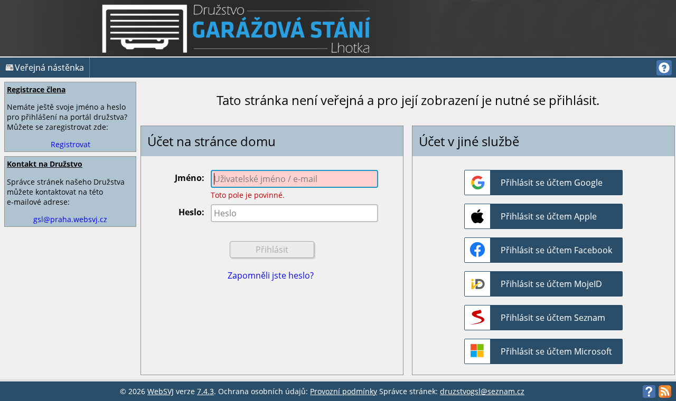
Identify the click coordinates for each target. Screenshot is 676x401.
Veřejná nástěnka (49, 67)
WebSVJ (160, 391)
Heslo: (191, 212)
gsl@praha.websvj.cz (70, 219)
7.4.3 (205, 391)
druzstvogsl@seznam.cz (482, 391)
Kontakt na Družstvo (44, 164)
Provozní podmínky (343, 391)
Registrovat (70, 144)
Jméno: (189, 178)
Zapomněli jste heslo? (271, 275)
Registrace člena (36, 89)
